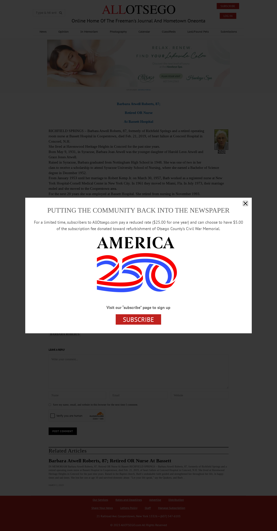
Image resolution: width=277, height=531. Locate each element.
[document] (138, 265)
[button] (245, 203)
